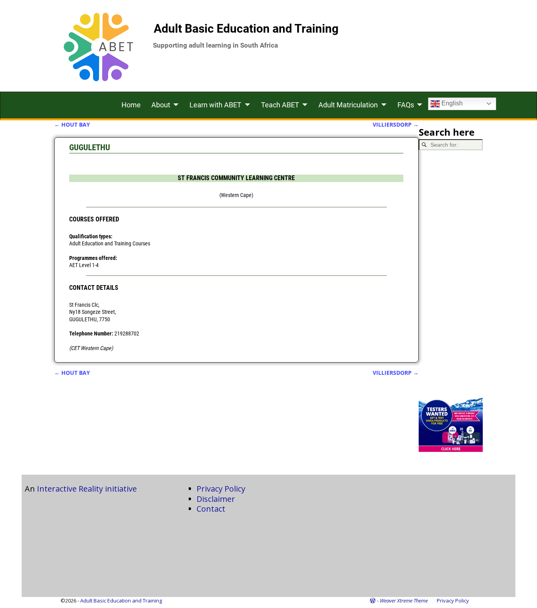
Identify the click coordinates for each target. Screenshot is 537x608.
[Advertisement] (451, 274)
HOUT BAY (72, 124)
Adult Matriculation (348, 105)
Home (131, 105)
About (160, 105)
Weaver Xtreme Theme (404, 600)
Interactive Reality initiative (87, 488)
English (451, 103)
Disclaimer (216, 499)
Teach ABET (280, 105)
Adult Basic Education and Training (246, 28)
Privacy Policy (221, 488)
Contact (211, 508)
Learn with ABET (215, 105)
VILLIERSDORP (396, 124)
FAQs (405, 105)
